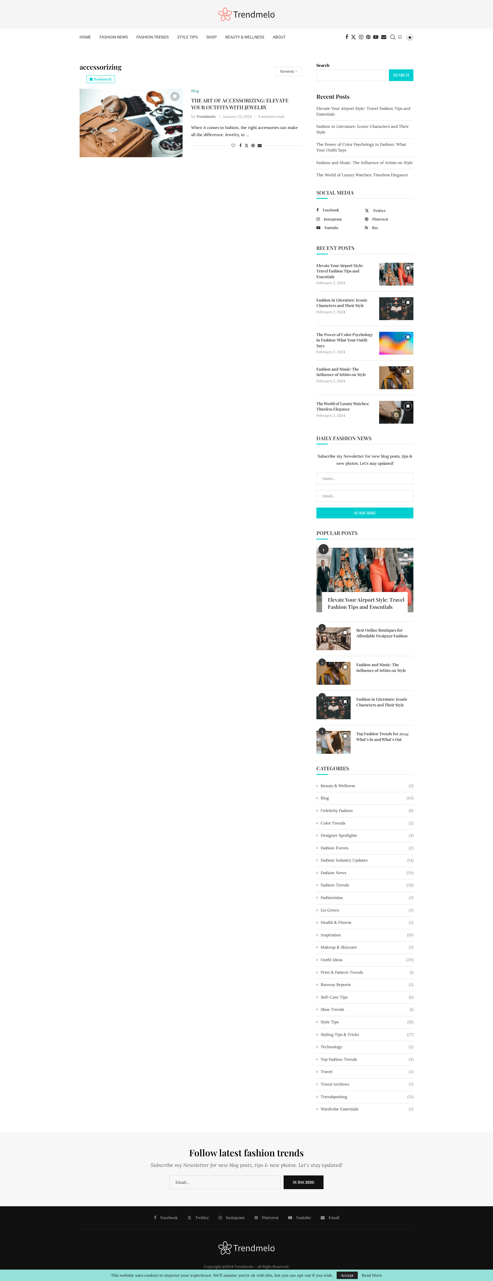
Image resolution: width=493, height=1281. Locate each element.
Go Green (367, 910)
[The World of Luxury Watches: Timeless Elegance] (396, 412)
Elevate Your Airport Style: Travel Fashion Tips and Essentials (339, 271)
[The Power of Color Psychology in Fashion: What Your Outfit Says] (396, 343)
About (279, 37)
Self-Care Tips (367, 997)
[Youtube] (375, 37)
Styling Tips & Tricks (367, 1034)
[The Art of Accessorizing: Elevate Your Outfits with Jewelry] (131, 123)
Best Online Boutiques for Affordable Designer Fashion (382, 633)
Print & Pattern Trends (367, 972)
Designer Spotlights (367, 835)
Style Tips (187, 37)
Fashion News (114, 37)
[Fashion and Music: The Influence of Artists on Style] (396, 377)
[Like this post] (233, 145)
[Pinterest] (368, 37)
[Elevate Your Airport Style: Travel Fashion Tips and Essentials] (396, 274)
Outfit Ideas (367, 959)
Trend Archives (367, 1084)
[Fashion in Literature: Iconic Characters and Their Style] (396, 308)
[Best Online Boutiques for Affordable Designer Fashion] (333, 638)
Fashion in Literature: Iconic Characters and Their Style (341, 302)
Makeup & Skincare (367, 947)
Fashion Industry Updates (367, 860)
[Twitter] (353, 37)
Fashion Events (367, 847)
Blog (367, 798)
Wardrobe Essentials (367, 1109)
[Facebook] (346, 37)
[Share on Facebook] (240, 145)
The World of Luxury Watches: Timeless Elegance (362, 174)
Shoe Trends (367, 1009)
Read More (372, 1275)
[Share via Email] (260, 145)
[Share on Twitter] (246, 145)
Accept (347, 1275)
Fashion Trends (152, 37)
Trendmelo (206, 116)
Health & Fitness (367, 922)
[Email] (383, 37)
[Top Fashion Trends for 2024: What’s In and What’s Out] (333, 742)
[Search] (393, 37)
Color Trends (367, 823)
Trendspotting (367, 1096)
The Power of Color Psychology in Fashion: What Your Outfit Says (344, 340)
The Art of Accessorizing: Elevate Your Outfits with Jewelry (239, 104)
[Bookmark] (400, 37)
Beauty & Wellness (244, 37)
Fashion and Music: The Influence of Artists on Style (364, 162)
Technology (367, 1046)
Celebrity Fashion (367, 810)
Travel (367, 1071)
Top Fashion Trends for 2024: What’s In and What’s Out (382, 736)
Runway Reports (367, 984)
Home (85, 37)
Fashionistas (367, 897)
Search (323, 65)
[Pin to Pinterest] (253, 145)
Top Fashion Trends (367, 1059)
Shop (211, 37)
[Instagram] (361, 37)
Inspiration (367, 934)
